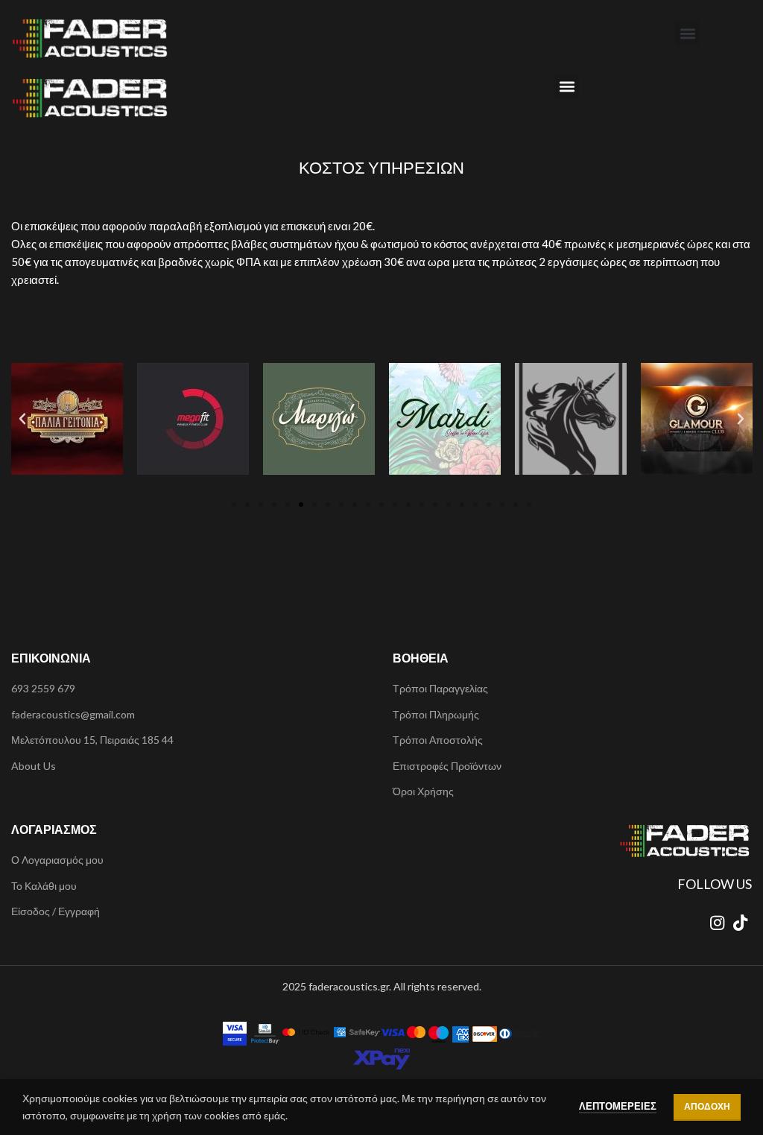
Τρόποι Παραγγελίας (440, 688)
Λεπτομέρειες (617, 1106)
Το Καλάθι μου (44, 885)
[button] (687, 33)
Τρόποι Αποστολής (438, 739)
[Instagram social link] (717, 922)
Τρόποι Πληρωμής (436, 714)
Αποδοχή (707, 1106)
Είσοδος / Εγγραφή (55, 911)
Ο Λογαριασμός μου (57, 859)
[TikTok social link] (740, 922)
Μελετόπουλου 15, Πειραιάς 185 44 (92, 739)
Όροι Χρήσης (423, 791)
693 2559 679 (43, 688)
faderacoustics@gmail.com (73, 714)
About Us (33, 765)
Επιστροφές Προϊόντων (447, 765)
